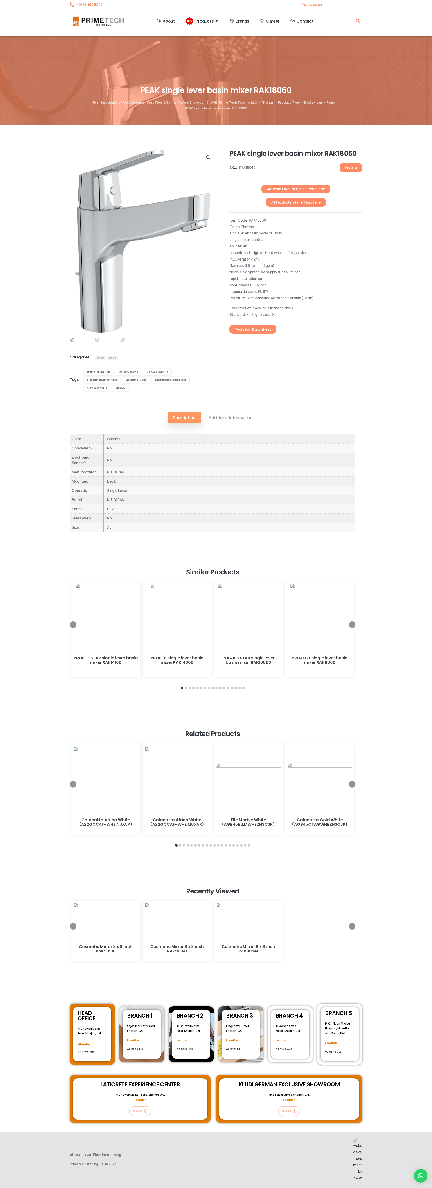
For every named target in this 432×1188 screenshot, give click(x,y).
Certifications (97, 1154)
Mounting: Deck (135, 380)
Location (84, 1043)
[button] (357, 20)
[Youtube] (344, 4)
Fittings (267, 102)
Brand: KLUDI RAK (98, 372)
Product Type (289, 102)
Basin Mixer (313, 102)
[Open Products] (217, 21)
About (75, 1154)
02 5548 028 (333, 1052)
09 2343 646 (284, 1049)
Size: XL (120, 388)
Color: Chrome (128, 372)
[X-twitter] (336, 4)
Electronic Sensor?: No (102, 380)
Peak (330, 102)
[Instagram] (360, 4)
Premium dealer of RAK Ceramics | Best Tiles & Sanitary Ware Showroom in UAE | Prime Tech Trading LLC (175, 102)
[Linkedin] (352, 4)
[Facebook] (328, 4)
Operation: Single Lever (170, 380)
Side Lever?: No (97, 388)
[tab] (184, 417)
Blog (117, 1154)
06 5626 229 (86, 1052)
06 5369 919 (135, 1049)
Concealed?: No (157, 372)
